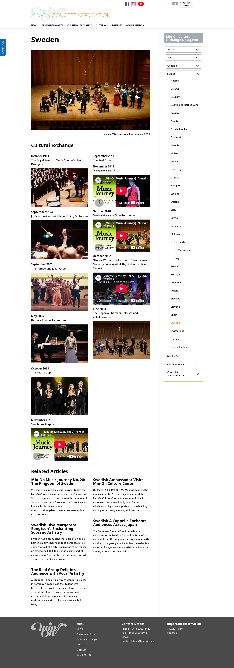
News (79, 628)
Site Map (172, 632)
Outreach (81, 644)
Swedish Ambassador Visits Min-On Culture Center (118, 481)
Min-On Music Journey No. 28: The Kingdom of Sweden (58, 481)
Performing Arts (85, 634)
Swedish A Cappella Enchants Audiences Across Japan (120, 522)
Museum (81, 649)
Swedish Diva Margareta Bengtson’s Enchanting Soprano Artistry (53, 528)
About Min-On (84, 655)
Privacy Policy (175, 628)
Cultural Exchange (86, 639)
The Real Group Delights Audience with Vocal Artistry (57, 571)
